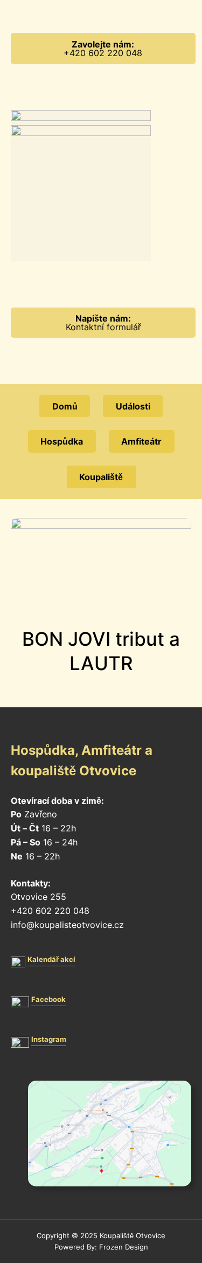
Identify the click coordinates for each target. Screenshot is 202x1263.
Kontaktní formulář (103, 322)
